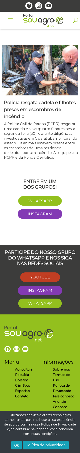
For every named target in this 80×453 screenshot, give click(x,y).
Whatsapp (40, 303)
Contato (21, 396)
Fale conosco (63, 396)
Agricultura (23, 369)
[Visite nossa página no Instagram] (38, 5)
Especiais (22, 391)
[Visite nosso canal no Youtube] (48, 5)
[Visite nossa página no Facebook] (28, 5)
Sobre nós (61, 369)
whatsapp (40, 200)
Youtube (40, 277)
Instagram (40, 213)
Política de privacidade (46, 445)
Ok (16, 445)
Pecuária (22, 375)
